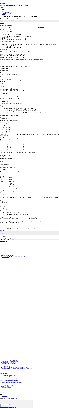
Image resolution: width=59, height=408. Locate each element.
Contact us (3, 14)
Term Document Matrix (21, 112)
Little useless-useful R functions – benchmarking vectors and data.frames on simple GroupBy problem (17, 368)
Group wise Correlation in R (6, 371)
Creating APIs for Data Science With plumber (8, 363)
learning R (21, 233)
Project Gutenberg (41, 27)
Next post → (2, 237)
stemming (7, 91)
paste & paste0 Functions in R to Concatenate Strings (10, 361)
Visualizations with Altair (6, 386)
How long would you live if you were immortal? (9, 362)
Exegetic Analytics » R (10, 20)
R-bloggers (20, 20)
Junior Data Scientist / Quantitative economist (8, 375)
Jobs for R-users (5, 373)
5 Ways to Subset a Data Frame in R (7, 254)
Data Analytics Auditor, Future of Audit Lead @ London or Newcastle (12, 378)
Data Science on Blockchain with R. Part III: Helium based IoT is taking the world (14, 365)
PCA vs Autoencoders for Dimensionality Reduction (9, 253)
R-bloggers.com (2, 233)
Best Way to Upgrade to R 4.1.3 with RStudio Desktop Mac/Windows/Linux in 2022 (14, 256)
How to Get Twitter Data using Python (8, 385)
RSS (3, 9)
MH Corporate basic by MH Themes (11, 398)
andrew (11, 18)
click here (11, 21)
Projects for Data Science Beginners (7, 370)
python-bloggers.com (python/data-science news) (10, 380)
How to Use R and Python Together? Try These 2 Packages (11, 360)
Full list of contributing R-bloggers (5, 388)
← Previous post (2, 236)
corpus (17, 74)
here (17, 21)
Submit (2, 405)
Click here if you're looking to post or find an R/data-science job (36, 233)
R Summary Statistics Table (6, 366)
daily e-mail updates (8, 233)
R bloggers (14, 18)
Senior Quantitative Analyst (6, 376)
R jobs (3, 11)
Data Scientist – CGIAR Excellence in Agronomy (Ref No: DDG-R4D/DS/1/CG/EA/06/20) (15, 377)
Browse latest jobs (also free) (8, 13)
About (3, 8)
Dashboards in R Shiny (5, 257)
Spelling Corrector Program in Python (7, 387)
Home (3, 7)
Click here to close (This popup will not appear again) (8, 407)
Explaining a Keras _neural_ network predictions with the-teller (11, 382)
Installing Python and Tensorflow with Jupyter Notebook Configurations (12, 384)
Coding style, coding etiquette (6, 369)
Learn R (3, 10)
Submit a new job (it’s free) (8, 12)
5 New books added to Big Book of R (7, 255)
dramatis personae (10, 64)
